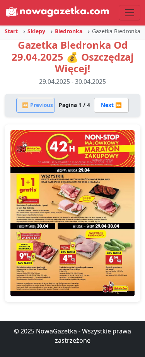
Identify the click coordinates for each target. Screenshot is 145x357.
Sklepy (36, 31)
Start (11, 31)
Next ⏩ (111, 105)
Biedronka (68, 31)
